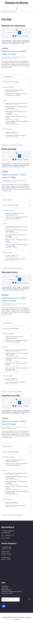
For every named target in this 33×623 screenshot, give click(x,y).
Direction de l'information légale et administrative (12, 145)
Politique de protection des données (12, 591)
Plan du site (5, 588)
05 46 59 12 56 (10, 535)
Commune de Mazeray (16, 3)
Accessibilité (5, 586)
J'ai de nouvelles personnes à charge (14, 135)
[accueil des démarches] (16, 29)
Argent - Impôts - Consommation (21, 40)
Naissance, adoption (10, 132)
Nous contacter (6, 538)
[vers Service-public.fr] (20, 36)
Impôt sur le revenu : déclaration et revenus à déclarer (15, 42)
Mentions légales (6, 590)
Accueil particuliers (7, 40)
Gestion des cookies (7, 593)
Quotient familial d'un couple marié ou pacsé (16, 103)
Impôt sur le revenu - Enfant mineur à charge (13, 43)
